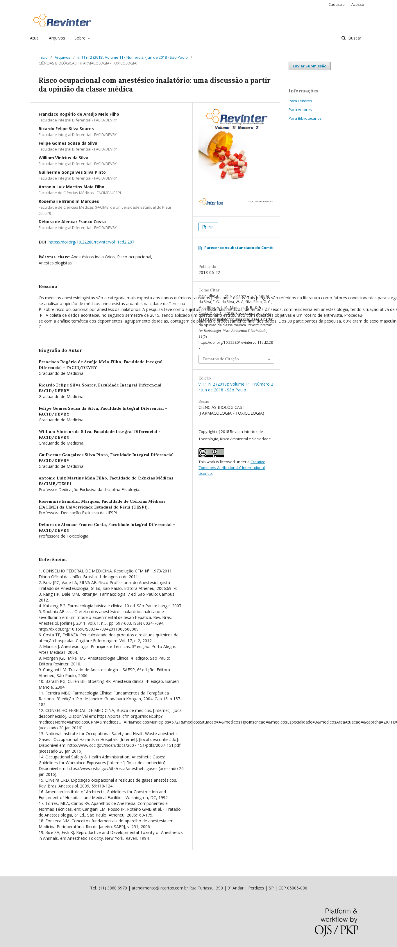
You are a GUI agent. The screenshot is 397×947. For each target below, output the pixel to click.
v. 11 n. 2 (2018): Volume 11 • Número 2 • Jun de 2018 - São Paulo (132, 57)
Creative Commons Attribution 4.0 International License (232, 467)
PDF (210, 227)
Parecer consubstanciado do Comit (238, 247)
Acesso (357, 4)
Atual (35, 38)
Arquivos (57, 38)
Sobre (80, 38)
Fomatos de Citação (221, 359)
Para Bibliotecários (305, 118)
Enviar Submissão (310, 66)
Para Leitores (300, 100)
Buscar (354, 38)
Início (43, 57)
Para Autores (300, 109)
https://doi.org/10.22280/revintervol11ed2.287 (91, 242)
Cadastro (336, 4)
